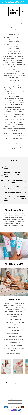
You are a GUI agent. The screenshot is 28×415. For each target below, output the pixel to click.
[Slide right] (17, 376)
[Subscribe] (23, 387)
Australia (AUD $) (13, 402)
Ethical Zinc (12, 412)
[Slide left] (10, 376)
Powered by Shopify (17, 412)
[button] (1, 11)
